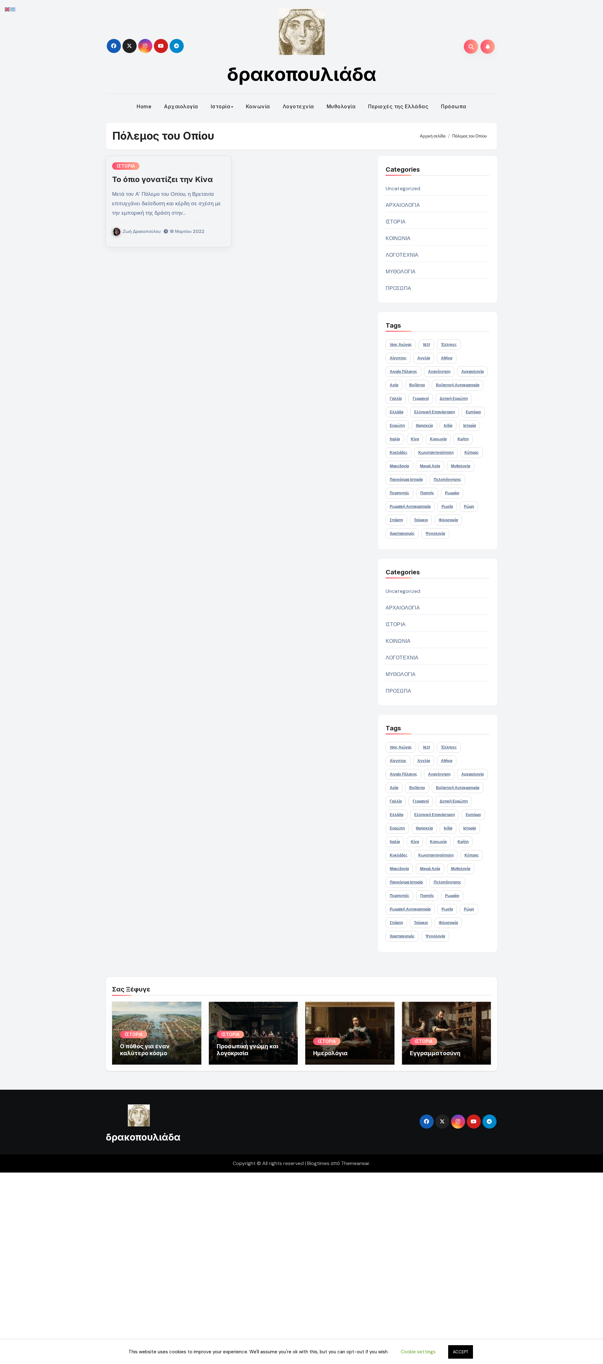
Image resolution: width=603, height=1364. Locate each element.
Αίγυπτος (398, 358)
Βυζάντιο (417, 385)
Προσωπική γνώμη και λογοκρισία (247, 1049)
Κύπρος (471, 452)
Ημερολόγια (330, 1053)
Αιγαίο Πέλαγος (403, 371)
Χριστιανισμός (402, 533)
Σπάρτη (396, 520)
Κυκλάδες (398, 452)
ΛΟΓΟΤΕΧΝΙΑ (402, 255)
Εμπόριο (473, 412)
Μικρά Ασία (430, 466)
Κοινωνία (258, 106)
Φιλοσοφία (448, 520)
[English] (7, 9)
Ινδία (448, 425)
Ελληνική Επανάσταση (434, 412)
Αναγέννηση (439, 371)
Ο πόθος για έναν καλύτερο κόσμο (145, 1049)
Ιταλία (395, 439)
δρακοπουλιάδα (301, 74)
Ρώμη (469, 506)
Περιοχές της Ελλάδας (398, 106)
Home (144, 106)
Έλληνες (449, 344)
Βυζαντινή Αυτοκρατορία (457, 385)
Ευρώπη (397, 425)
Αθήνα (446, 358)
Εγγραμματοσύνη (435, 1053)
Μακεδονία (399, 466)
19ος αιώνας (401, 344)
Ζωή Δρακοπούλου (142, 231)
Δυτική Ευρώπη (454, 398)
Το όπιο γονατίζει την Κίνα (162, 179)
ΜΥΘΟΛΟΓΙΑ (401, 271)
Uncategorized (403, 188)
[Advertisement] (189, 1267)
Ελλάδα (396, 412)
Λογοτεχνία (298, 106)
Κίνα (415, 439)
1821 (426, 344)
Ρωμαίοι (452, 493)
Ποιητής (427, 493)
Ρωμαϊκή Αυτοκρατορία (410, 506)
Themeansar (355, 1163)
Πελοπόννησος (447, 479)
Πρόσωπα (453, 106)
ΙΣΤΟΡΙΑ (126, 166)
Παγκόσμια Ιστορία (406, 479)
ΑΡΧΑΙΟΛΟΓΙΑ (403, 205)
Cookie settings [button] (418, 1352)
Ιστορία (221, 106)
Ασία (394, 385)
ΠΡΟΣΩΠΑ (398, 288)
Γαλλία (396, 398)
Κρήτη (463, 439)
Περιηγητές (399, 493)
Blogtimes (318, 1163)
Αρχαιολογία (181, 106)
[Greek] (13, 9)
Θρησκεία (424, 425)
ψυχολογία (435, 533)
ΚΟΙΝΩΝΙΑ (398, 238)
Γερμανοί (421, 398)
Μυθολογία (341, 106)
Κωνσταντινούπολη (436, 452)
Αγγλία (423, 358)
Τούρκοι (421, 520)
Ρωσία (447, 506)
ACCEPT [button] (460, 1352)
